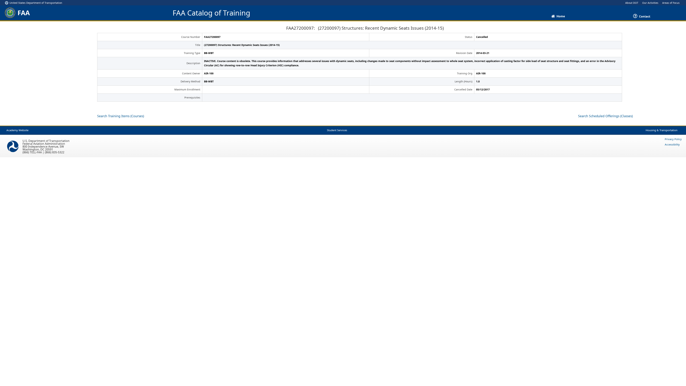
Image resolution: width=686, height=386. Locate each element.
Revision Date (464, 53)
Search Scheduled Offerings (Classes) (605, 116)
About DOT (631, 2)
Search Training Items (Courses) (120, 116)
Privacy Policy (673, 139)
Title (197, 45)
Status (468, 37)
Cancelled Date (463, 89)
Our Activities (650, 2)
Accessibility (672, 144)
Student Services (337, 130)
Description (193, 63)
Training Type (192, 53)
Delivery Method (190, 81)
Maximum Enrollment (187, 89)
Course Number (190, 37)
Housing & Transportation (661, 130)
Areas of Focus (671, 2)
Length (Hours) (463, 81)
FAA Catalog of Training (211, 13)
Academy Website (17, 130)
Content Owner (191, 73)
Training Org (464, 73)
